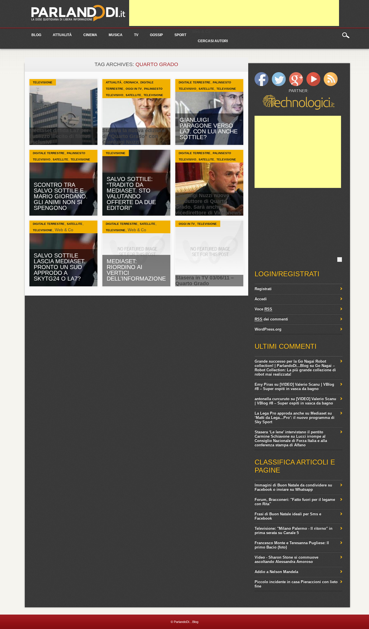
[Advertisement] (234, 13)
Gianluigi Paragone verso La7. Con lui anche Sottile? (209, 128)
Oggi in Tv (134, 88)
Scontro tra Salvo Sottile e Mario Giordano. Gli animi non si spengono (61, 196)
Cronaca (131, 82)
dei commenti (271, 319)
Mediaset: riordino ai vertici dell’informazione (136, 270)
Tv (136, 35)
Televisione (42, 82)
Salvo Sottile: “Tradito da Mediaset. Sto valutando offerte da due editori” (131, 193)
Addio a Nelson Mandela (276, 572)
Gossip (156, 35)
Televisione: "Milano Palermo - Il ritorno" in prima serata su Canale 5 (293, 530)
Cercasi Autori (213, 41)
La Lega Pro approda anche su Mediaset (290, 413)
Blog (36, 35)
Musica (116, 35)
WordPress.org (268, 329)
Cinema (90, 35)
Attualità (62, 35)
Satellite (133, 95)
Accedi (261, 299)
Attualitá (113, 82)
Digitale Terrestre (194, 82)
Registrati (263, 289)
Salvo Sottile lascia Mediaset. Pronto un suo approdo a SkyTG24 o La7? (60, 267)
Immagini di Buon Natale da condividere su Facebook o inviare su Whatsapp (293, 487)
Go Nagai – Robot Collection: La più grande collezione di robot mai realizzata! (295, 369)
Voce (263, 309)
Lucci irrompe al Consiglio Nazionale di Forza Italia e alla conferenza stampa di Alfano (291, 440)
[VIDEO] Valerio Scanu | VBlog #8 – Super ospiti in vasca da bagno (294, 386)
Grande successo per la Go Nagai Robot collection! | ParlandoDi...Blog (290, 363)
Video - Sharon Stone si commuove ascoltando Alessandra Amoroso (286, 559)
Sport (180, 35)
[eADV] (339, 259)
